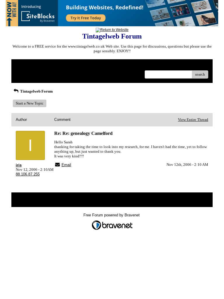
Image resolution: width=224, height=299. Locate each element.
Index (53, 66)
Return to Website (30, 66)
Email (66, 165)
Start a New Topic (29, 103)
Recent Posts (26, 72)
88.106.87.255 (28, 174)
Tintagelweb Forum (36, 91)
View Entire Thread (193, 119)
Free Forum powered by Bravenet (112, 215)
